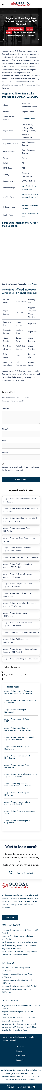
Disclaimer (20, 1051)
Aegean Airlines (31, 284)
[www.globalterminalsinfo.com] (21, 3)
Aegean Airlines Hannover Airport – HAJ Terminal (18, 766)
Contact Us (20, 1060)
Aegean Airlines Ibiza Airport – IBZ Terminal (16, 710)
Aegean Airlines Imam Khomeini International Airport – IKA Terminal (17, 729)
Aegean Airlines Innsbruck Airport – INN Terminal (18, 720)
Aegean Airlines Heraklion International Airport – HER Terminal (19, 738)
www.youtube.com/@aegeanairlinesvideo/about (30, 197)
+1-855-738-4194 (23, 873)
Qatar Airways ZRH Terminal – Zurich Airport (19, 1024)
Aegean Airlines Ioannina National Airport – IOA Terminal (17, 803)
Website (5, 452)
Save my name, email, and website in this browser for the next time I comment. (21, 468)
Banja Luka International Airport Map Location (18, 675)
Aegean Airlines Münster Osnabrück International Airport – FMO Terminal (18, 692)
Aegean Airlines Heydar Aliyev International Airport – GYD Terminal (20, 775)
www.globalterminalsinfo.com (21, 1037)
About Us (20, 1046)
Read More (10, 917)
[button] (39, 4)
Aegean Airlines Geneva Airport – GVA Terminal (19, 812)
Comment (6, 408)
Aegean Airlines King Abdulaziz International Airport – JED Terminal (17, 784)
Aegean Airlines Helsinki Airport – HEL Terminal (17, 747)
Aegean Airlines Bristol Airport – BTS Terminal (21, 659)
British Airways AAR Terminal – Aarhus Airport (19, 942)
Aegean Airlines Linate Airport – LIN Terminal (20, 557)
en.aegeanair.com (29, 118)
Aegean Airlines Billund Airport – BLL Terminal (21, 632)
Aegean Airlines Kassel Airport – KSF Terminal (19, 986)
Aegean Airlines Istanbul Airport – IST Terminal (17, 793)
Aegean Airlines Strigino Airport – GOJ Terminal (17, 821)
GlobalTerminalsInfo (15, 29)
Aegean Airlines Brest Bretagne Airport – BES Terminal (20, 701)
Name (5, 429)
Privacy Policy (20, 1055)
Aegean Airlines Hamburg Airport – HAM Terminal (18, 757)
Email (5, 440)
